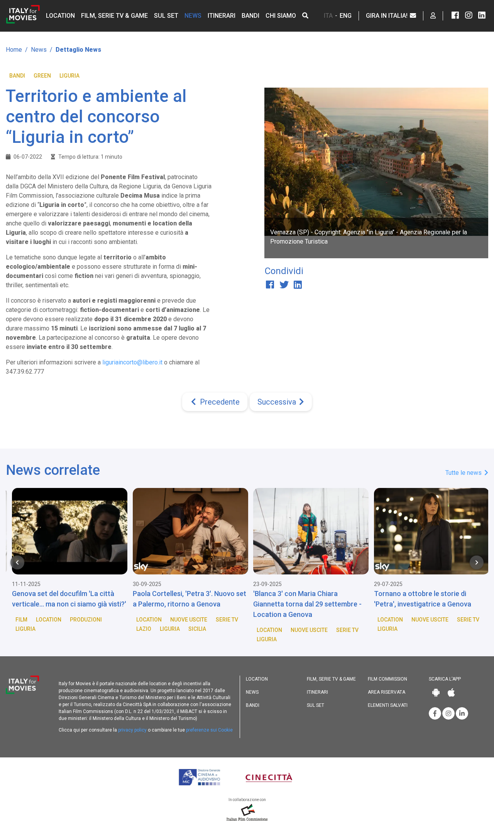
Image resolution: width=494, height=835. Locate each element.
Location (60, 15)
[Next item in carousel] (477, 562)
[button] (305, 15)
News (192, 15)
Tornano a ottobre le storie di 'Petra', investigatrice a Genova (419, 598)
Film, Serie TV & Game (114, 15)
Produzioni (82, 620)
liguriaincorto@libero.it (132, 362)
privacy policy (132, 730)
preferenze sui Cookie (209, 730)
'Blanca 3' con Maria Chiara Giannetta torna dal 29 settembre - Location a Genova (304, 603)
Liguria (69, 76)
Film (18, 620)
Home (14, 49)
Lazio (140, 629)
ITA (328, 15)
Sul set (166, 15)
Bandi (250, 15)
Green (42, 76)
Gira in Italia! (387, 15)
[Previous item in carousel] (17, 562)
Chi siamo (281, 15)
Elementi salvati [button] (388, 705)
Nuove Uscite (185, 620)
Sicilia (194, 629)
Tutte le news (464, 472)
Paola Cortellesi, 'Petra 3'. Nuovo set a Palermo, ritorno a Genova (186, 598)
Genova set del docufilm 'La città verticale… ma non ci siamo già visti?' (65, 598)
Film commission (387, 679)
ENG (346, 15)
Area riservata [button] (386, 692)
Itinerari (221, 15)
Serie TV (223, 620)
